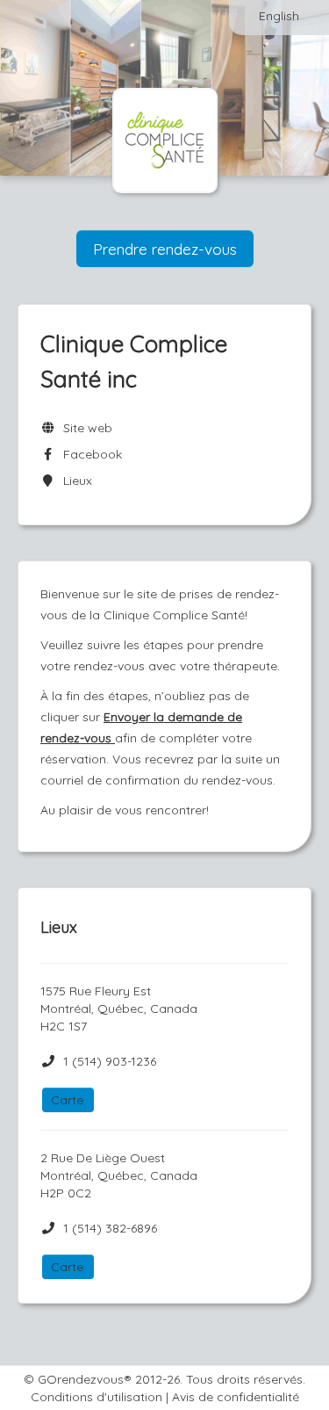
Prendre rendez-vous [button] (165, 248)
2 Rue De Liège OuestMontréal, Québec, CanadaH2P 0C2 (118, 1175)
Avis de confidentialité (235, 1397)
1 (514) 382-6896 (110, 1228)
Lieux (74, 480)
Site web (84, 428)
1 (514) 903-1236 (109, 1061)
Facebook (89, 454)
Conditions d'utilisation (96, 1397)
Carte (67, 1100)
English (279, 16)
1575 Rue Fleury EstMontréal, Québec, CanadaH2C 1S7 (118, 1008)
